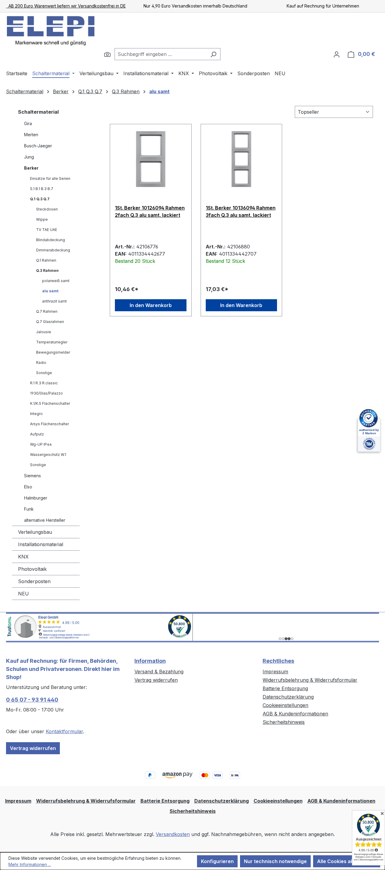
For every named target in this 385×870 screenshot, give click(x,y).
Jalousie (43, 332)
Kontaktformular (64, 731)
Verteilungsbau (35, 532)
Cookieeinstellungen (285, 705)
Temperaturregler (51, 342)
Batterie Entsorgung (285, 688)
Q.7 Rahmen (46, 311)
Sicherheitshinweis (284, 722)
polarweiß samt (55, 280)
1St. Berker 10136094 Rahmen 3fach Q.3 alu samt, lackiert (241, 211)
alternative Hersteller (44, 520)
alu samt (50, 291)
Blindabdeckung (50, 240)
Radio (41, 362)
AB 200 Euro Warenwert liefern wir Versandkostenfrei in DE (66, 5)
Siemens (32, 475)
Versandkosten (173, 834)
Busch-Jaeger (38, 145)
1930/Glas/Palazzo (46, 393)
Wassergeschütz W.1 (48, 454)
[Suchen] (107, 54)
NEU (23, 594)
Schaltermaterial (38, 112)
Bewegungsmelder (53, 352)
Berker (31, 168)
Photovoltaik (32, 569)
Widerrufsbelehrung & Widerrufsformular (310, 680)
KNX (23, 557)
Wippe (42, 219)
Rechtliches (278, 661)
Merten (31, 134)
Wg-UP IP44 (41, 444)
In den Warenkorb (151, 305)
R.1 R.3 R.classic (44, 383)
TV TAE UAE (46, 229)
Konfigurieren (217, 861)
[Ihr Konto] (336, 54)
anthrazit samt (54, 301)
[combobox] (161, 54)
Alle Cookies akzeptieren (346, 861)
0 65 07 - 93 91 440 (32, 699)
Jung (29, 156)
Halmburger (35, 497)
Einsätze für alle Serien (50, 178)
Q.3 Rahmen (47, 270)
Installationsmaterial (40, 544)
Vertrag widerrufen (33, 748)
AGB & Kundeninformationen (295, 714)
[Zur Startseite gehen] (51, 30)
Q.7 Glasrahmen (50, 321)
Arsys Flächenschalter (49, 424)
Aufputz (37, 434)
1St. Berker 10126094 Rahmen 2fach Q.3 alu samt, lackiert (150, 211)
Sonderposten (34, 581)
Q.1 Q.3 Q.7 (40, 199)
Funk (29, 509)
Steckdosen (47, 209)
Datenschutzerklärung (288, 697)
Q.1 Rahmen (46, 260)
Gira (28, 123)
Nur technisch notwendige (275, 861)
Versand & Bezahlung (158, 672)
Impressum (275, 672)
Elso (28, 486)
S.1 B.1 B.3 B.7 (41, 188)
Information (150, 661)
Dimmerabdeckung (53, 250)
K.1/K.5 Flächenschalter (50, 403)
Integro (36, 413)
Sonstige (44, 372)
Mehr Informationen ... (29, 864)
